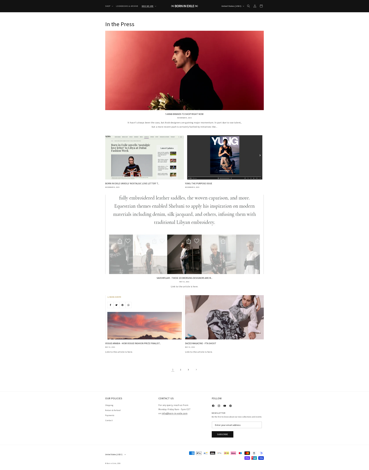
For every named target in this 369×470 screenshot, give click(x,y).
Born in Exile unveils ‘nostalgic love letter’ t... (132, 183)
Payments (109, 415)
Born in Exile (111, 463)
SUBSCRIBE (222, 434)
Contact (109, 420)
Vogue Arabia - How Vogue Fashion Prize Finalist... (133, 343)
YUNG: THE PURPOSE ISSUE (198, 183)
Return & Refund (113, 410)
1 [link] (173, 369)
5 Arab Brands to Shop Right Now (184, 114)
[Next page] (196, 369)
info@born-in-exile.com (174, 413)
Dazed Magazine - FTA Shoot (200, 343)
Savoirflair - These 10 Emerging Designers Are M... (184, 277)
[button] (108, 6)
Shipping (109, 405)
